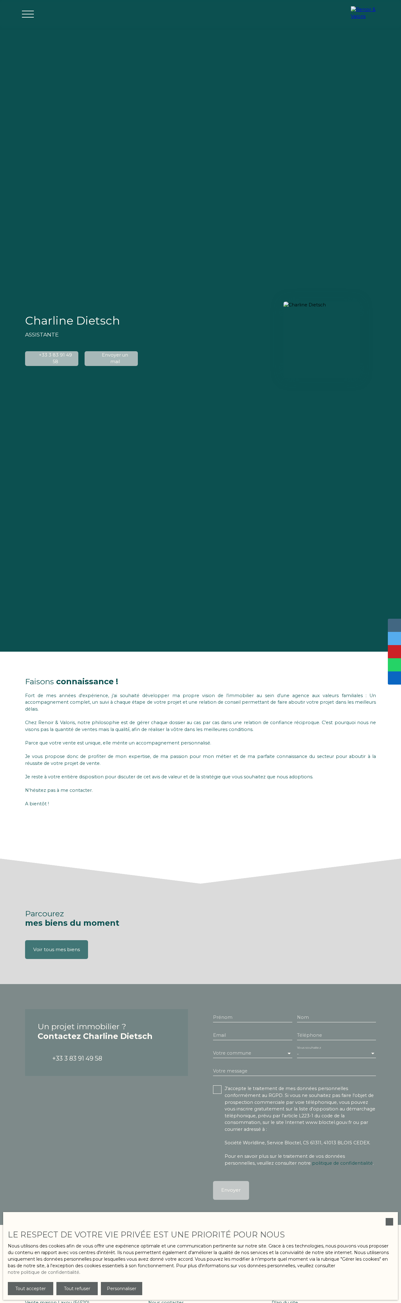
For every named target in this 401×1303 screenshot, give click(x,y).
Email (219, 1035)
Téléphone (309, 1035)
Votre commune (232, 1053)
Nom (303, 1017)
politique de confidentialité (342, 1163)
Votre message (230, 1071)
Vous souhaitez (309, 1048)
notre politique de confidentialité (43, 1272)
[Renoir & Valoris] (366, 14)
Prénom (222, 1017)
